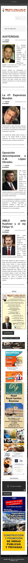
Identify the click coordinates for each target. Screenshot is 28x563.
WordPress (12, 560)
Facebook (5, 338)
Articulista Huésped (17, 87)
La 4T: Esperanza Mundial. (14, 96)
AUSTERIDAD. (11, 36)
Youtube (11, 338)
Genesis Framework (20, 559)
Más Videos (7, 494)
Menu (15, 2)
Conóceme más (8, 333)
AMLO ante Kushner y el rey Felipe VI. (14, 224)
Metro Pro (13, 559)
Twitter (16, 338)
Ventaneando (14, 10)
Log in (16, 560)
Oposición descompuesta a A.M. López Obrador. (14, 157)
